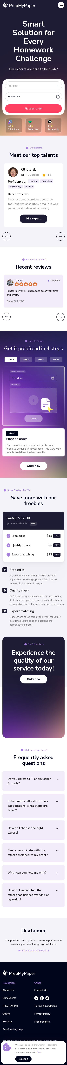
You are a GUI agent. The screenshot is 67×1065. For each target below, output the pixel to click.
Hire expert (33, 218)
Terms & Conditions (45, 1006)
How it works (10, 1006)
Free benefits (42, 1022)
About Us (8, 990)
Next (60, 236)
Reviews (7, 1021)
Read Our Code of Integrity (33, 950)
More (38, 1052)
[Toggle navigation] (61, 5)
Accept (23, 1059)
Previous (6, 236)
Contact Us (40, 990)
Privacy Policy (42, 1014)
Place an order (34, 108)
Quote (6, 1014)
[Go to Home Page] (18, 973)
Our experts (9, 998)
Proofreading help (12, 1029)
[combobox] (33, 85)
